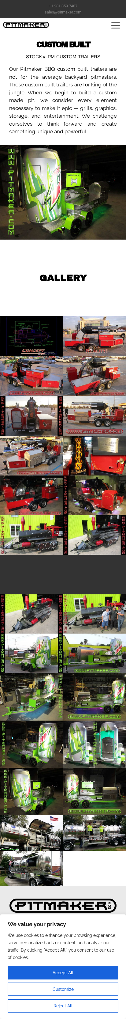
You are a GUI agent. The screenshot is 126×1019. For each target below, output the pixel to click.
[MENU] (113, 25)
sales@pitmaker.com (63, 12)
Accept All (63, 972)
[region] (63, 966)
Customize (63, 989)
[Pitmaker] (26, 25)
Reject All (63, 1005)
